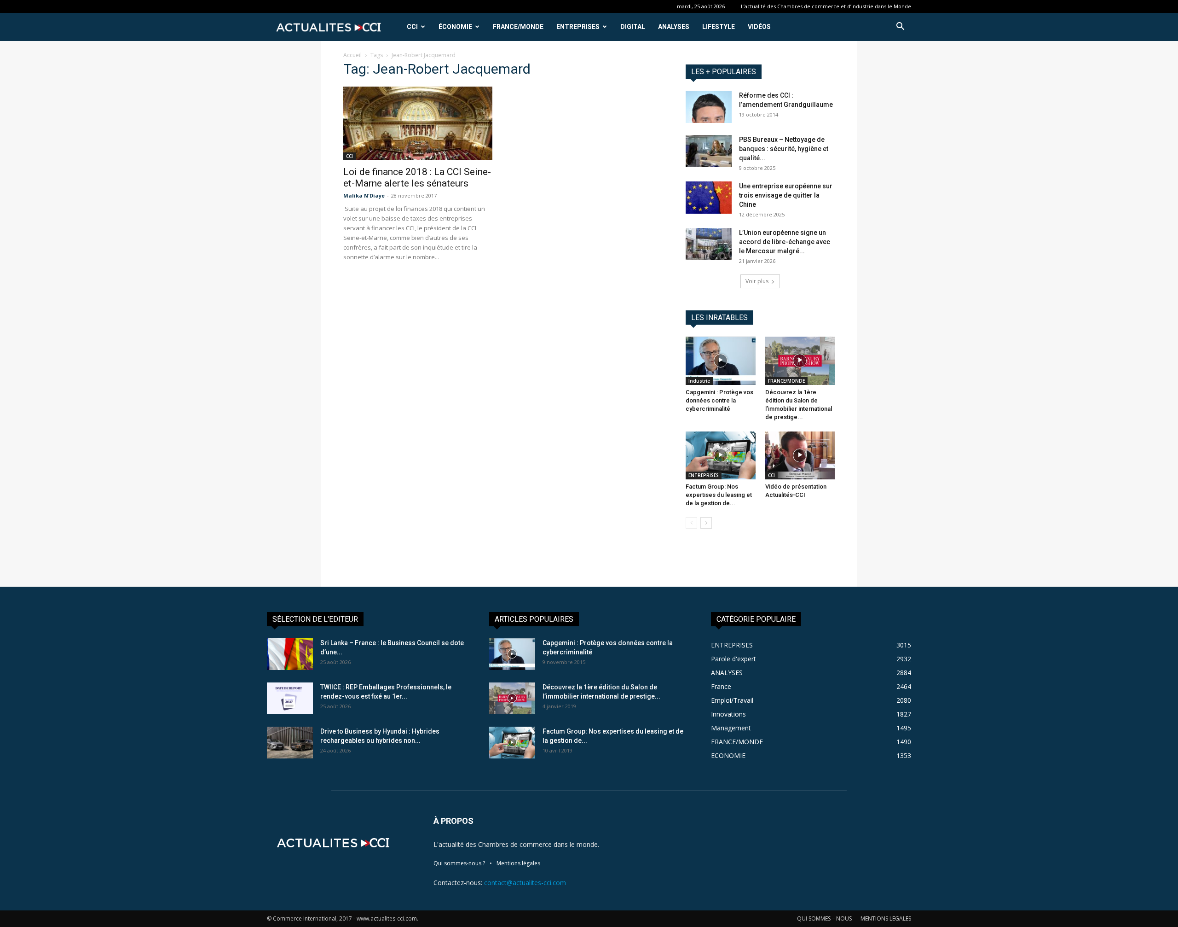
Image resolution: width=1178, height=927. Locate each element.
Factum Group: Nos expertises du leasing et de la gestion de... (719, 495)
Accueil (352, 55)
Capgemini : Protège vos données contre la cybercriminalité (719, 400)
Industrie (699, 381)
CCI (412, 26)
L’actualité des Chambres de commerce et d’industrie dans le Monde (826, 6)
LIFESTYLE (718, 26)
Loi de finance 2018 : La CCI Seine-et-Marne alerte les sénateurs (417, 177)
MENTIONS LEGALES (885, 918)
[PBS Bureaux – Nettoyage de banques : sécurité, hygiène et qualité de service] (709, 151)
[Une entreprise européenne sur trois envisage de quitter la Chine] (709, 197)
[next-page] (706, 523)
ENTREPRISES (578, 26)
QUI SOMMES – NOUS (824, 918)
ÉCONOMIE (455, 26)
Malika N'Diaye (364, 195)
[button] (900, 27)
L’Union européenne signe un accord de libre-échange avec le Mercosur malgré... (784, 242)
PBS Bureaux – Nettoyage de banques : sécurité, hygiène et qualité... (783, 149)
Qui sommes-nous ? (459, 863)
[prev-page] (691, 523)
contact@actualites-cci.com (525, 882)
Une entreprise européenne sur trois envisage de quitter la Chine (785, 195)
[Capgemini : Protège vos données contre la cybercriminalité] (721, 361)
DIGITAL (632, 26)
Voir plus (756, 281)
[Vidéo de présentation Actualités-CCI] (800, 455)
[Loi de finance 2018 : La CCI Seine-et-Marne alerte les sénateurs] (417, 123)
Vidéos (759, 26)
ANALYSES (673, 26)
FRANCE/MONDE (518, 26)
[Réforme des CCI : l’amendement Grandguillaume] (709, 107)
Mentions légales (518, 863)
